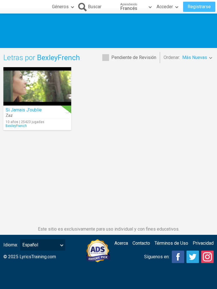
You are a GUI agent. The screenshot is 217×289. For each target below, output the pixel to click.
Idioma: (10, 245)
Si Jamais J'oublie (24, 110)
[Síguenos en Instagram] (207, 257)
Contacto (141, 243)
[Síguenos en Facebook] (178, 257)
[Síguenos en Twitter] (192, 257)
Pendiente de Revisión (133, 57)
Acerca (121, 243)
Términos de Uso (171, 243)
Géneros (60, 6)
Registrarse (199, 6)
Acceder (165, 6)
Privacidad (203, 243)
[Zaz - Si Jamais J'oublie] (37, 86)
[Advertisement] (108, 30)
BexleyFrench (16, 126)
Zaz (9, 115)
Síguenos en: (157, 256)
